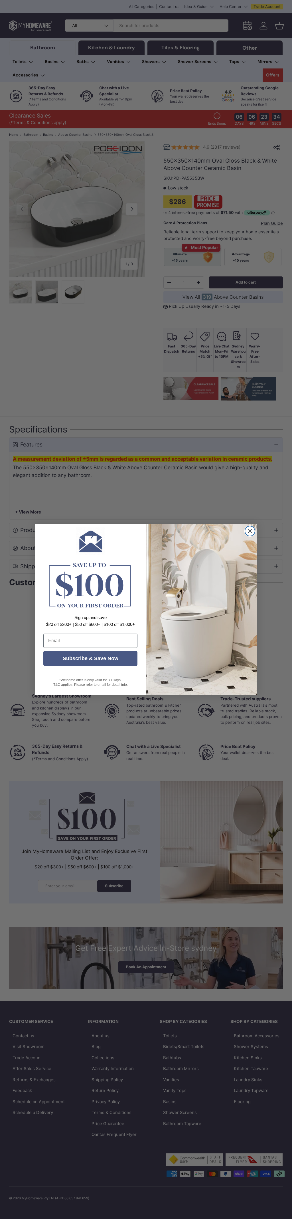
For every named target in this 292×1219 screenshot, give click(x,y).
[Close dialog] (250, 531)
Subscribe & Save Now (90, 658)
